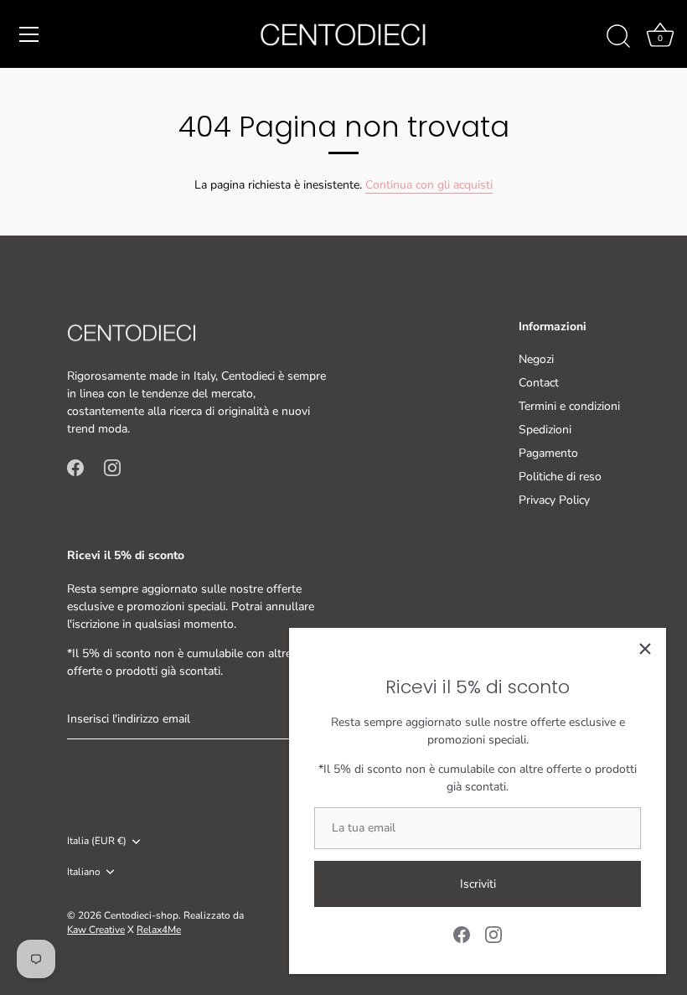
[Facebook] (461, 933)
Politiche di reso (560, 477)
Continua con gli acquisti (429, 185)
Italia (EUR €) (97, 841)
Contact (539, 383)
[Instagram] (493, 933)
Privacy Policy (554, 500)
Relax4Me (159, 929)
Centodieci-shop (141, 915)
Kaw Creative (96, 929)
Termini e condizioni (569, 406)
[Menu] (29, 34)
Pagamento (548, 453)
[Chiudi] (645, 648)
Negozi (536, 359)
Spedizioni (545, 430)
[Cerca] (618, 36)
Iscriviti (478, 884)
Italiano (84, 872)
